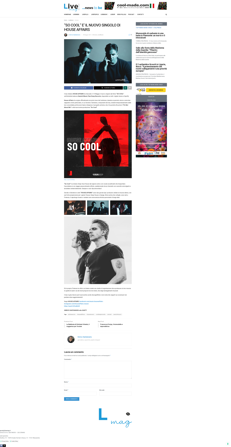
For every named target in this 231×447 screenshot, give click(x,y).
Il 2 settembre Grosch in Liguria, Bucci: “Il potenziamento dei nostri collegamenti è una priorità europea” (151, 67)
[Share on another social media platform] (130, 88)
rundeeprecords (100, 314)
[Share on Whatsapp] (125, 88)
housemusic (90, 314)
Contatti (140, 14)
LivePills (85, 14)
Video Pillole (121, 14)
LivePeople (95, 14)
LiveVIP (112, 14)
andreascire (71, 314)
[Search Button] (166, 14)
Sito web (101, 390)
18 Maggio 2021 (87, 34)
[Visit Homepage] (83, 6)
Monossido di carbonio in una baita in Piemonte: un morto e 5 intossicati (150, 35)
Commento (68, 359)
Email (66, 390)
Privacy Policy (5, 441)
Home (65, 20)
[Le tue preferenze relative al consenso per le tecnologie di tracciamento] (228, 444)
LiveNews (76, 14)
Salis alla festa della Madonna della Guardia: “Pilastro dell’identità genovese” (150, 50)
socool (109, 314)
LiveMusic (104, 14)
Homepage (67, 14)
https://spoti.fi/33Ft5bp (69, 179)
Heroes (77, 20)
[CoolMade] (135, 6)
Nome (66, 382)
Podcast (131, 14)
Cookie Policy (14, 441)
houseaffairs (81, 314)
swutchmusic (117, 314)
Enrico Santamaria (74, 34)
